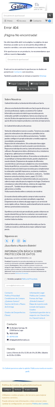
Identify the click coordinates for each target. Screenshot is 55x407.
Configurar (7, 390)
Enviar (37, 285)
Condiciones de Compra (15, 298)
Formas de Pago (36, 298)
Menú (9, 20)
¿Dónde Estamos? (37, 301)
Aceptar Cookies (30, 390)
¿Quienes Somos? (12, 301)
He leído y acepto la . (22, 279)
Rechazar (18, 390)
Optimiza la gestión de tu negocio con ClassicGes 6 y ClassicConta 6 (40, 315)
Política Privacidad (12, 295)
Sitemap (43, 76)
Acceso (22, 20)
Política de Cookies (40, 403)
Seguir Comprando (19, 84)
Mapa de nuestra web (39, 304)
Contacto (36, 20)
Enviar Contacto (40, 84)
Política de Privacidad (21, 273)
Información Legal (37, 293)
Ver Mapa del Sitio (28, 89)
